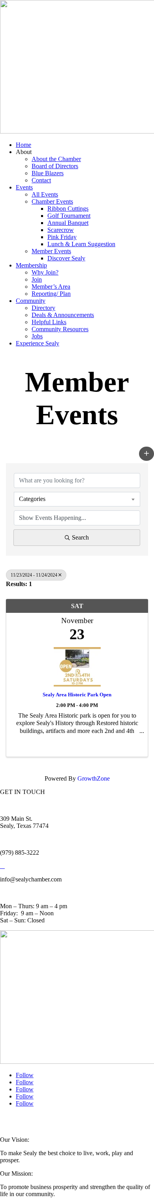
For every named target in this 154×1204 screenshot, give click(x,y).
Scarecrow (60, 229)
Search (80, 537)
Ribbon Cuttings (67, 208)
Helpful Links (49, 322)
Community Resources (60, 329)
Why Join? (45, 272)
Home (23, 144)
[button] (146, 454)
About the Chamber (56, 159)
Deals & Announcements (63, 315)
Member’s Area (51, 286)
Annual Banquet (67, 222)
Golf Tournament (68, 215)
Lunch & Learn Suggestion (81, 244)
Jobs (37, 336)
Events (24, 187)
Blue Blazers (48, 173)
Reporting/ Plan (51, 293)
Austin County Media (97, 1119)
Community (30, 300)
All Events (45, 194)
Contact (41, 180)
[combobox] (77, 499)
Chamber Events (52, 201)
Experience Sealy (37, 343)
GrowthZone (93, 778)
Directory (43, 307)
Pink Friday (62, 237)
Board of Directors (55, 166)
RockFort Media (16, 1124)
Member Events (51, 251)
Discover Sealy (66, 258)
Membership (31, 265)
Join (37, 279)
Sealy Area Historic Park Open (77, 695)
